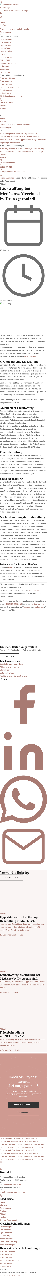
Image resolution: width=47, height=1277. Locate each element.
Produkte (26, 29)
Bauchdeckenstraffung (9, 87)
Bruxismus (4, 54)
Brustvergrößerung (7, 78)
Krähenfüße (4, 66)
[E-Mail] (23, 2)
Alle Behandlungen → (8, 1245)
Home (2, 22)
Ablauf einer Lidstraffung (10, 667)
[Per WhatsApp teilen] (23, 799)
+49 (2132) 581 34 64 (13, 604)
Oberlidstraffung (7, 670)
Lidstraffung (5, 48)
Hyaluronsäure (6, 45)
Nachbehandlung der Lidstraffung (13, 676)
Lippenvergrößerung (8, 63)
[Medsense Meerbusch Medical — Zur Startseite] (23, 1165)
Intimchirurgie (5, 93)
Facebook (27, 607)
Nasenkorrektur (6, 51)
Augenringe (4, 69)
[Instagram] (23, 17)
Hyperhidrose (5, 72)
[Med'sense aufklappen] (46, 121)
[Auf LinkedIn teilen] (23, 752)
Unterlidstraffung (7, 673)
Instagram (39, 607)
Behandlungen (5, 128)
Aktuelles (3, 105)
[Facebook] (23, 15)
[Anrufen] (23, 1)
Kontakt (3, 108)
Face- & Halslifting (7, 57)
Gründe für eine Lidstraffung (11, 664)
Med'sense (4, 122)
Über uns (3, 1205)
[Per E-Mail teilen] (23, 846)
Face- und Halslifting (32, 1141)
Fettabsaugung (6, 90)
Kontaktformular (38, 604)
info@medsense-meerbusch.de (12, 172)
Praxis (2, 29)
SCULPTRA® (5, 60)
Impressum (4, 1275)
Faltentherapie (6, 39)
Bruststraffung (6, 84)
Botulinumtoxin (6, 42)
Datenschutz (14, 1275)
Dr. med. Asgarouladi (13, 29)
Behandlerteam (30, 356)
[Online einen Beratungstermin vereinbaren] (23, 1162)
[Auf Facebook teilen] (23, 704)
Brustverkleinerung (7, 81)
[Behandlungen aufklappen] (46, 127)
